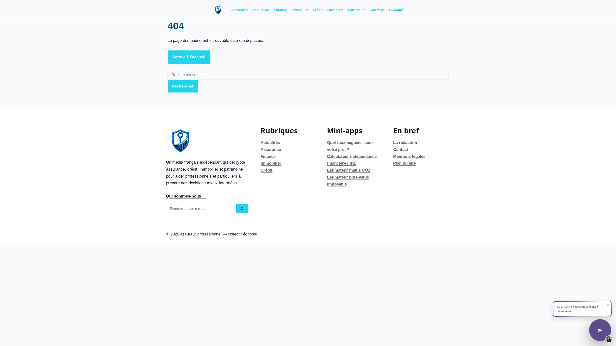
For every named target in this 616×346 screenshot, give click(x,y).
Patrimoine (357, 10)
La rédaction (405, 142)
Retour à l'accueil (188, 57)
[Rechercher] (242, 208)
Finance (280, 10)
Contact (400, 149)
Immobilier (299, 10)
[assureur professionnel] (218, 10)
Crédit (318, 10)
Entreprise (335, 10)
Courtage (377, 10)
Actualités (239, 10)
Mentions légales (409, 156)
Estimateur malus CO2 (348, 170)
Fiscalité (396, 10)
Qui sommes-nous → (186, 196)
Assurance (261, 10)
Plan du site (404, 163)
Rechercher (183, 86)
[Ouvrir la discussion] (600, 330)
